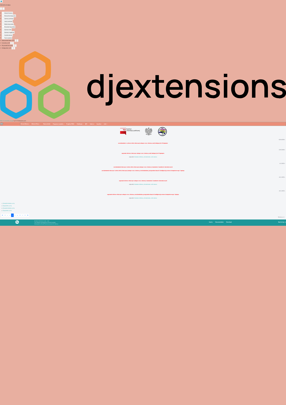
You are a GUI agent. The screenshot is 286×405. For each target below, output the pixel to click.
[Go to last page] (27, 215)
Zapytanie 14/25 (7, 205)
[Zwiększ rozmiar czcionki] (13, 43)
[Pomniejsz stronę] (15, 40)
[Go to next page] (25, 215)
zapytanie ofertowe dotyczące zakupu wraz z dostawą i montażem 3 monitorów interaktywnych (143, 180)
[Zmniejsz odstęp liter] (12, 48)
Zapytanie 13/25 (7, 210)
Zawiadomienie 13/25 (9, 208)
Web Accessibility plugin (6, 120)
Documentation (219, 222)
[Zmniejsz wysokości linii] (14, 45)
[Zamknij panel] (4, 8)
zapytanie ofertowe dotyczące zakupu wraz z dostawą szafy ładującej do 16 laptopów (143, 153)
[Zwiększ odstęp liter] (14, 48)
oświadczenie (147, 156)
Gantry (211, 222)
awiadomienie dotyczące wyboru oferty (124, 167)
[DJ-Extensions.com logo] (143, 118)
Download (229, 222)
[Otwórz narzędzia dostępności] (1, 1)
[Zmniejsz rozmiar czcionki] (11, 43)
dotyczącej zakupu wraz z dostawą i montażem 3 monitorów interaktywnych (153, 167)
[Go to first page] (2, 215)
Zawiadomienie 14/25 (9, 203)
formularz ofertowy (138, 156)
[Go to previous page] (5, 215)
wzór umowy (154, 156)
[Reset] (1, 8)
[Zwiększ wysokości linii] (16, 45)
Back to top (281, 222)
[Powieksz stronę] (17, 40)
